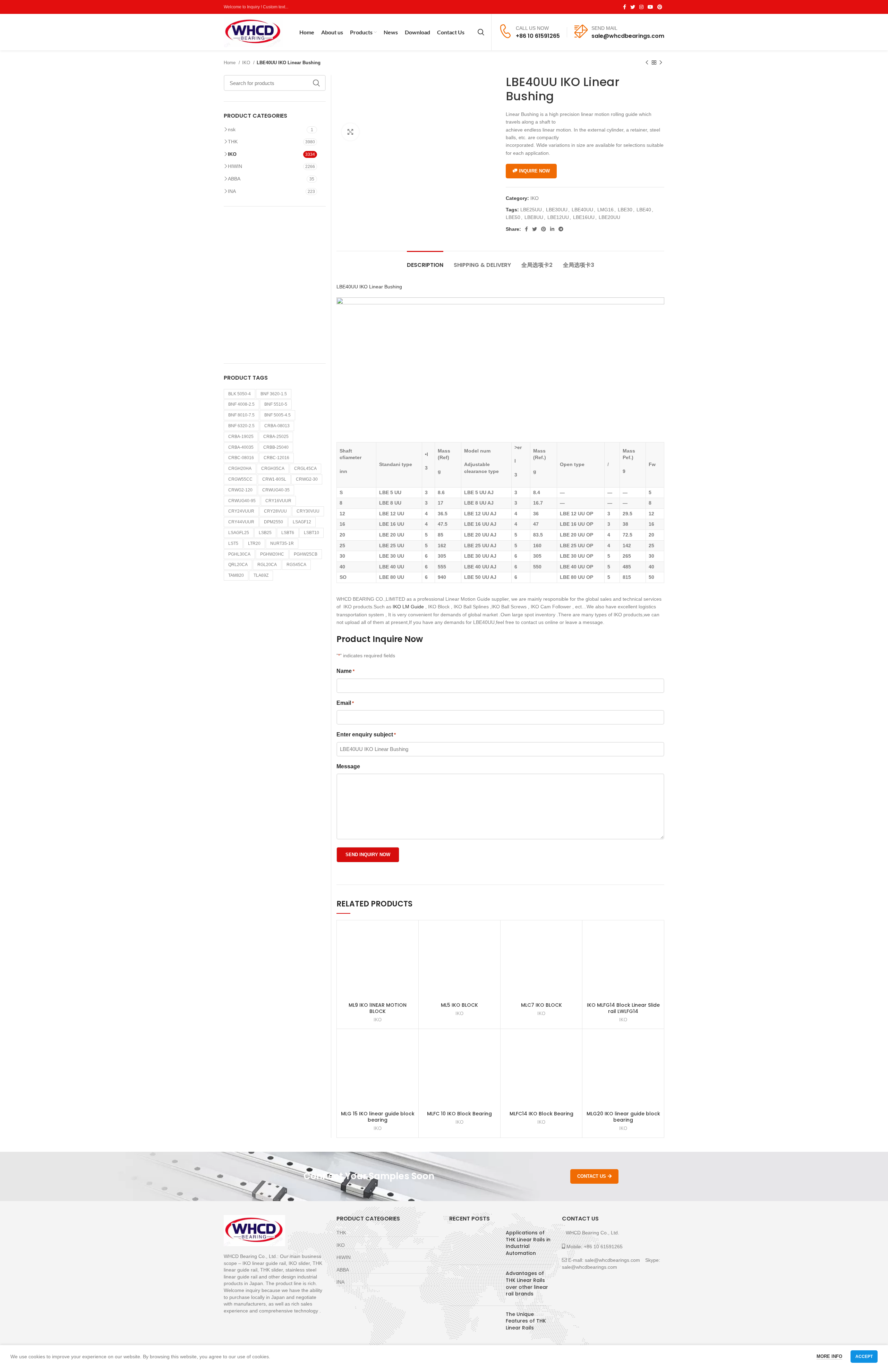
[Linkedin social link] (552, 229)
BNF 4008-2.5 (241, 404)
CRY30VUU (308, 511)
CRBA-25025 (276, 436)
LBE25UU (531, 209)
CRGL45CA (305, 468)
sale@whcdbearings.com (627, 36)
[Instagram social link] (641, 6)
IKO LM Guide (408, 606)
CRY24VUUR (241, 511)
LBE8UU (533, 217)
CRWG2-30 (307, 479)
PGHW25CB (305, 554)
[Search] (481, 32)
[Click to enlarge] (350, 132)
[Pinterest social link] (659, 6)
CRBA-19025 (241, 436)
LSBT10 (311, 532)
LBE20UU (609, 217)
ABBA (234, 178)
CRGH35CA (272, 468)
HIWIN (235, 166)
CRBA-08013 (277, 425)
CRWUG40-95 (242, 500)
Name (345, 671)
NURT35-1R (282, 543)
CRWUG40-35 (276, 490)
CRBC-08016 (241, 457)
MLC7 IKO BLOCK (541, 1005)
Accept (864, 1356)
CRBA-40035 (241, 447)
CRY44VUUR (241, 522)
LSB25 (265, 532)
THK (233, 141)
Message (348, 766)
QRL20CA (238, 564)
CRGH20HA (239, 468)
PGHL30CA (239, 554)
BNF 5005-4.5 (277, 415)
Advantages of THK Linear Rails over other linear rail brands (527, 1283)
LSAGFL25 (238, 532)
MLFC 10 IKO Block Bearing (459, 1113)
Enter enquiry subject (366, 734)
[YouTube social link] (650, 6)
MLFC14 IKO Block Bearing (541, 1113)
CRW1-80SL (274, 479)
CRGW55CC (240, 479)
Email (345, 703)
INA (232, 191)
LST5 (233, 543)
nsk (232, 129)
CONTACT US (591, 1176)
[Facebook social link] (624, 6)
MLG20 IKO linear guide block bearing (623, 1116)
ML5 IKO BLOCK (459, 1005)
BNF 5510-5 (275, 404)
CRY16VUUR (278, 500)
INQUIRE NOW (534, 171)
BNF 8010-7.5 (241, 415)
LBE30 (625, 209)
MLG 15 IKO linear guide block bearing (378, 1116)
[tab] (425, 261)
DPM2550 (273, 522)
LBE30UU (556, 209)
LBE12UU (558, 217)
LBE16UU (584, 217)
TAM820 (236, 575)
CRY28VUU (275, 511)
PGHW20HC (272, 554)
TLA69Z (261, 575)
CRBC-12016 (276, 457)
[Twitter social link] (632, 6)
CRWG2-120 (240, 490)
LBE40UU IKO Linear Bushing (369, 286)
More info (829, 1356)
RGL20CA (267, 564)
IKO (246, 62)
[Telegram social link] (560, 229)
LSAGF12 (302, 522)
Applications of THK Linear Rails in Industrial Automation (528, 1243)
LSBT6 (287, 532)
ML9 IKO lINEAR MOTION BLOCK (378, 1008)
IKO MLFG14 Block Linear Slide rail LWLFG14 (623, 1008)
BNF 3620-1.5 (274, 393)
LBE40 (644, 209)
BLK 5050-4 (239, 393)
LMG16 (605, 209)
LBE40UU (582, 209)
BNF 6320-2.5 (241, 425)
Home (230, 62)
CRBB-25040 (276, 447)
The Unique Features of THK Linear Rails (526, 1321)
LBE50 (513, 217)
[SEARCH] (316, 83)
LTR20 (254, 543)
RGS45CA (296, 564)
